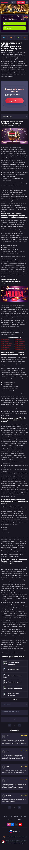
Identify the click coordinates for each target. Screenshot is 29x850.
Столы (16, 816)
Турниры (23, 816)
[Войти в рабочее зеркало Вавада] (14, 294)
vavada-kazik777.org (5, 349)
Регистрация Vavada (13, 100)
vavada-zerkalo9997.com (6, 343)
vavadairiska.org (18, 339)
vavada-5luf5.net (5, 341)
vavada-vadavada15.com (20, 349)
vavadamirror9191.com (20, 345)
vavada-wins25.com (19, 343)
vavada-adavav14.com (20, 341)
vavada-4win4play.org (6, 345)
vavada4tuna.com (5, 339)
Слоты (5, 816)
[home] (4, 2)
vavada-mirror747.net (20, 347)
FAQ (19, 820)
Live (11, 816)
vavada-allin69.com (5, 347)
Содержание (12, 820)
